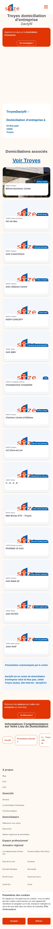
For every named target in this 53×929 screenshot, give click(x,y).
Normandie (31, 869)
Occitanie (31, 861)
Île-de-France (7, 877)
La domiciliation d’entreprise (13, 805)
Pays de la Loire (8, 861)
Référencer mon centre (11, 823)
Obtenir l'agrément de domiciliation (16, 834)
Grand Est (6, 884)
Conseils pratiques (9, 811)
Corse (29, 884)
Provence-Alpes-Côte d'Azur (38, 851)
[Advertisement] (26, 75)
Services (5, 800)
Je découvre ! (26, 715)
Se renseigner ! (26, 43)
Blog (4, 776)
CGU (4, 782)
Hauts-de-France (34, 877)
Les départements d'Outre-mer (13, 852)
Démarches (6, 829)
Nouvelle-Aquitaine (9, 869)
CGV (4, 787)
